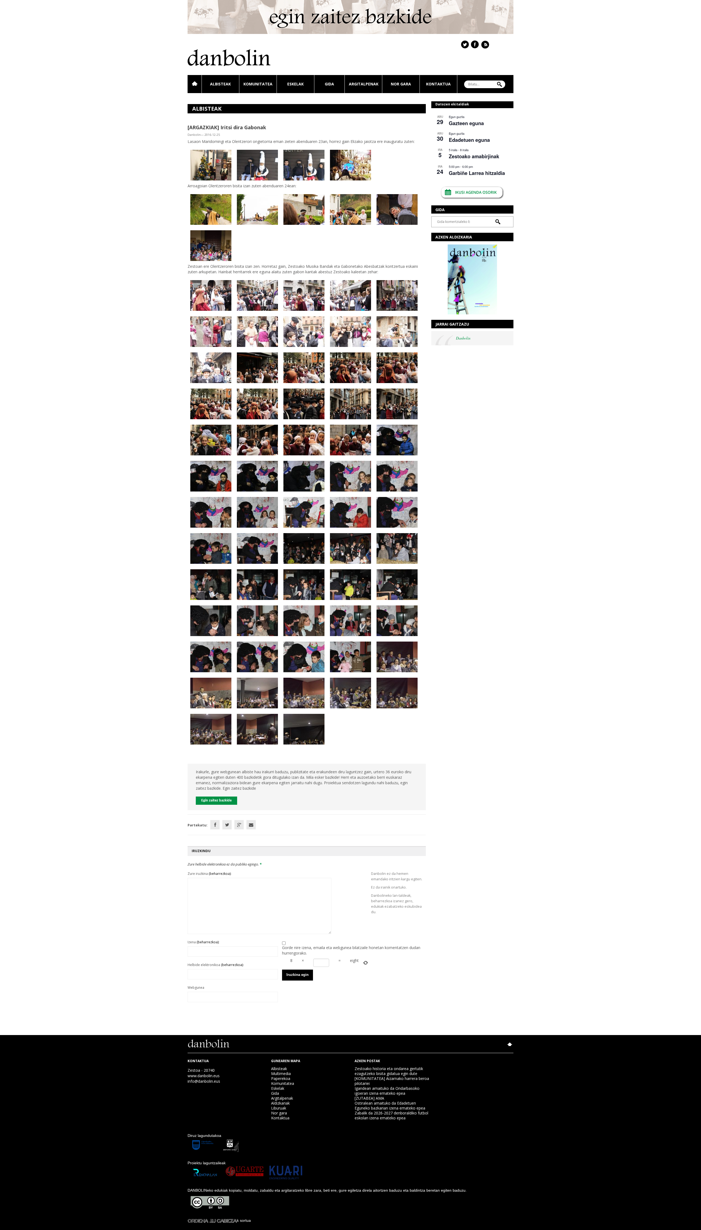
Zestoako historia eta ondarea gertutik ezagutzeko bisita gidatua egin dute (389, 1071)
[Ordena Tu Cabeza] (212, 1220)
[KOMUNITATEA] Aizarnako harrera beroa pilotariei (392, 1081)
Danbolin (463, 338)
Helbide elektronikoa (216, 964)
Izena (203, 942)
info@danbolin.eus (204, 1081)
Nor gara (401, 84)
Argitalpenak (363, 84)
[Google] (239, 824)
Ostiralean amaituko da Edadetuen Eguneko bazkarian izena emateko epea (390, 1105)
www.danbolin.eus (204, 1075)
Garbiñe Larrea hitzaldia (477, 173)
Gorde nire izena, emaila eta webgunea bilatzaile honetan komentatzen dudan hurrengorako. (351, 950)
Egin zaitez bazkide (216, 800)
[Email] (251, 824)
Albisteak (220, 84)
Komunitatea (257, 84)
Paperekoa (280, 1078)
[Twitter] (227, 824)
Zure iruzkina (209, 873)
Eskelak (295, 84)
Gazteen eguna (466, 123)
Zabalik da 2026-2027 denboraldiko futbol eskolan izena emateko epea (391, 1115)
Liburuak (278, 1108)
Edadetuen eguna (469, 139)
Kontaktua (438, 84)
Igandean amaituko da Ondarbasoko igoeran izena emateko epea (387, 1091)
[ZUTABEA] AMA (369, 1098)
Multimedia (281, 1073)
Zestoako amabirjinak (474, 156)
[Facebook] (215, 824)
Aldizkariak (280, 1103)
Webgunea (196, 987)
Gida (329, 84)
